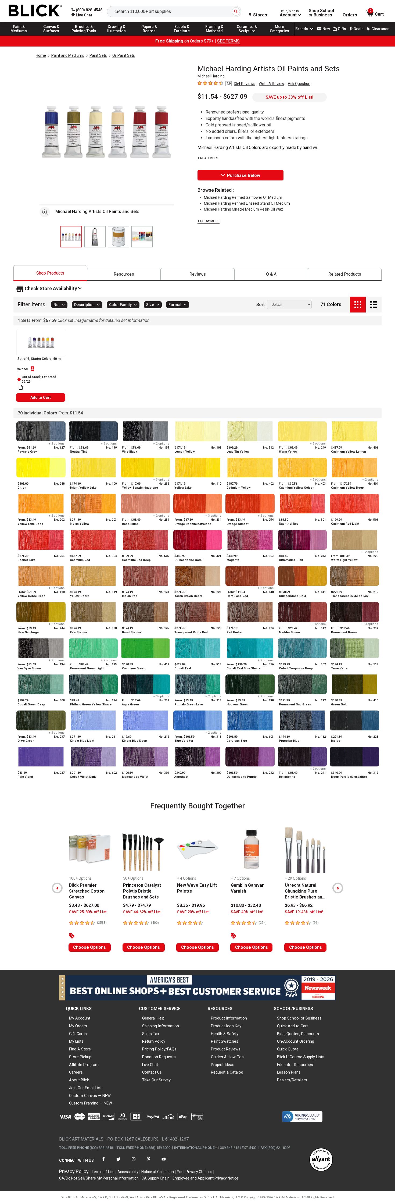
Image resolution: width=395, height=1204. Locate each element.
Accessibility (127, 1172)
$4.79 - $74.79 (137, 905)
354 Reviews (244, 83)
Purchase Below (243, 175)
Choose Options (89, 947)
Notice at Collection (157, 1172)
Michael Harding (211, 76)
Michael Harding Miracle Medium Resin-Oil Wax (243, 209)
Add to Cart (40, 397)
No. (56, 305)
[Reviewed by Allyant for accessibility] (321, 1160)
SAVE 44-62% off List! (142, 912)
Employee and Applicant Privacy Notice (205, 1178)
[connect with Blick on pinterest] (148, 1162)
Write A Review (271, 83)
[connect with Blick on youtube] (163, 1162)
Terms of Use (103, 1172)
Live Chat (150, 1064)
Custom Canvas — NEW (90, 1095)
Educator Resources (295, 1064)
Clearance (380, 29)
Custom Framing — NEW (90, 1103)
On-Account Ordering (295, 1041)
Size (150, 305)
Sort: (261, 305)
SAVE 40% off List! (247, 912)
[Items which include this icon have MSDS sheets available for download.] (20, 387)
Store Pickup (80, 1056)
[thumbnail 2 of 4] (95, 236)
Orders (350, 15)
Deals (359, 29)
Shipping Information (160, 1026)
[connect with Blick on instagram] (133, 1162)
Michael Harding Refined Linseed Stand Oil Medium (247, 203)
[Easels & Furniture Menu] (182, 35)
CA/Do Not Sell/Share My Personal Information (99, 1178)
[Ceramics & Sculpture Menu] (247, 35)
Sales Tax (150, 1033)
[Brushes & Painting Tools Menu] (84, 35)
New (326, 29)
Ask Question (299, 83)
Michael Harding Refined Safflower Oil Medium (243, 197)
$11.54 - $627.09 (222, 96)
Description (84, 305)
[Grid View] (358, 304)
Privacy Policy (74, 1171)
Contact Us (152, 1072)
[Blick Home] (35, 10)
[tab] (50, 273)
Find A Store (80, 1049)
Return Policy (153, 1041)
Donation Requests (159, 1056)
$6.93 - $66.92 (299, 905)
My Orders (78, 1026)
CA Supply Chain (156, 1178)
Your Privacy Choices (194, 1172)
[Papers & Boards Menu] (149, 35)
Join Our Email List (85, 1087)
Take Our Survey (156, 1080)
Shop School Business (321, 13)
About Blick (79, 1080)
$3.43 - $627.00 (84, 905)
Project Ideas (222, 1064)
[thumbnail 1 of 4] (71, 236)
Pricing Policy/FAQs (159, 1049)
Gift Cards (78, 1033)
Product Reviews (225, 1049)
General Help (153, 1018)
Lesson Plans (289, 1072)
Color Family (120, 305)
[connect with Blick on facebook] (103, 1162)
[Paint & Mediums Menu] (19, 35)
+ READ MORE (208, 158)
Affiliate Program (84, 1064)
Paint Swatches (224, 1041)
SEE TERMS (228, 41)
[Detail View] (374, 304)
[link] (81, 15)
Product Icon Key (226, 1026)
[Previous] (57, 888)
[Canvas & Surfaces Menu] (51, 35)
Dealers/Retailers (292, 1080)
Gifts (342, 29)
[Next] (337, 888)
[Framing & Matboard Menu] (214, 35)
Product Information (229, 1018)
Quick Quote (288, 1049)
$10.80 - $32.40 (246, 905)
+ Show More (209, 221)
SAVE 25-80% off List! (88, 912)
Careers (76, 1072)
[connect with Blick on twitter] (118, 1162)
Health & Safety (224, 1033)
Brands (301, 29)
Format (174, 305)
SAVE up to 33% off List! (289, 97)
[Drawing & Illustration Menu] (116, 35)
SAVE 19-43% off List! (304, 912)
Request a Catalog (227, 1072)
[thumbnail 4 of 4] (142, 236)
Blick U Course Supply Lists (300, 1056)
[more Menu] (279, 35)
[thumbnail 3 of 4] (118, 236)
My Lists (76, 1041)
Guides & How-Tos (227, 1056)
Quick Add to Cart (292, 1026)
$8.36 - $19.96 (191, 905)
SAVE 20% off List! (193, 912)
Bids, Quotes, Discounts (298, 1033)
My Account (79, 1018)
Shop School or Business (299, 1018)
